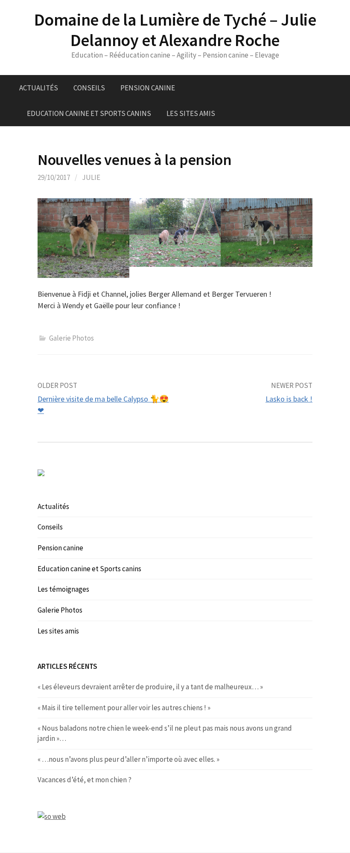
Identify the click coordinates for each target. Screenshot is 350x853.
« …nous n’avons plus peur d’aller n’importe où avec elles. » (128, 759)
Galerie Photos (71, 338)
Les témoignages (63, 589)
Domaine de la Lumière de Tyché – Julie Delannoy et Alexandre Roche (175, 30)
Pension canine (147, 88)
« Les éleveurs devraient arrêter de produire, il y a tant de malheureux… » (150, 686)
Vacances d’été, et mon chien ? (84, 779)
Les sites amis (190, 113)
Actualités (38, 88)
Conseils (89, 88)
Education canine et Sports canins (89, 113)
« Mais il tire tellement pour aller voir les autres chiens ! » (124, 707)
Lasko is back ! (288, 399)
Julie (91, 177)
